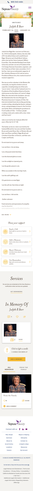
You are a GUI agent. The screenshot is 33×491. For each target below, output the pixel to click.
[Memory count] (8, 316)
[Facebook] (19, 429)
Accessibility (25, 471)
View (21, 339)
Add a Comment (11, 406)
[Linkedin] (23, 429)
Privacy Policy (16, 471)
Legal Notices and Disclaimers (12, 468)
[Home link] (10, 7)
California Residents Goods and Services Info (16, 473)
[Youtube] (26, 429)
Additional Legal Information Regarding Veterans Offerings (17, 480)
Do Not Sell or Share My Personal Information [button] (16, 464)
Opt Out (16, 475)
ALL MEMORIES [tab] (9, 368)
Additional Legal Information (12, 478)
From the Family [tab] (24, 368)
